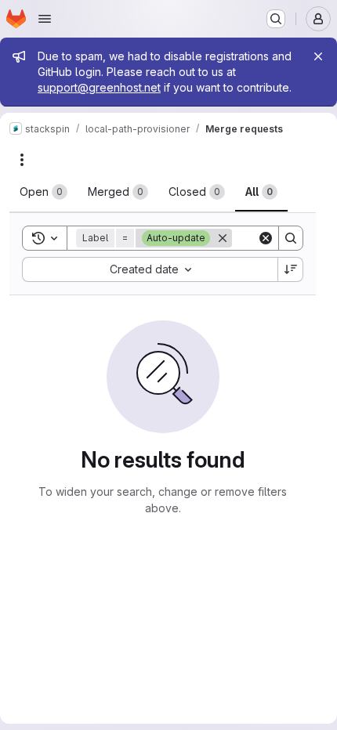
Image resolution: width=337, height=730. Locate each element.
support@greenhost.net (99, 87)
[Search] (290, 238)
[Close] (318, 56)
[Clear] (265, 238)
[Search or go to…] (275, 18)
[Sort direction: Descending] (290, 269)
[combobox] (149, 269)
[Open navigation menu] (44, 18)
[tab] (43, 191)
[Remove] (222, 238)
